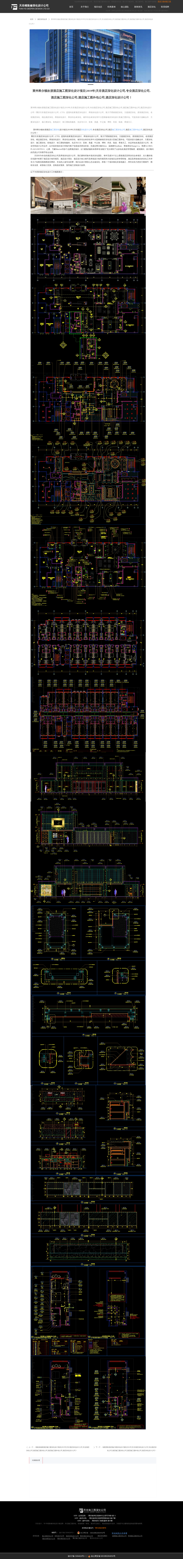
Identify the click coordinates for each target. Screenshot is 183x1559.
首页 (31, 19)
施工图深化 (54, 130)
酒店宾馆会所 (42, 19)
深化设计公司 (86, 130)
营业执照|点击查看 (119, 1533)
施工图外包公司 (136, 130)
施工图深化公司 (118, 130)
